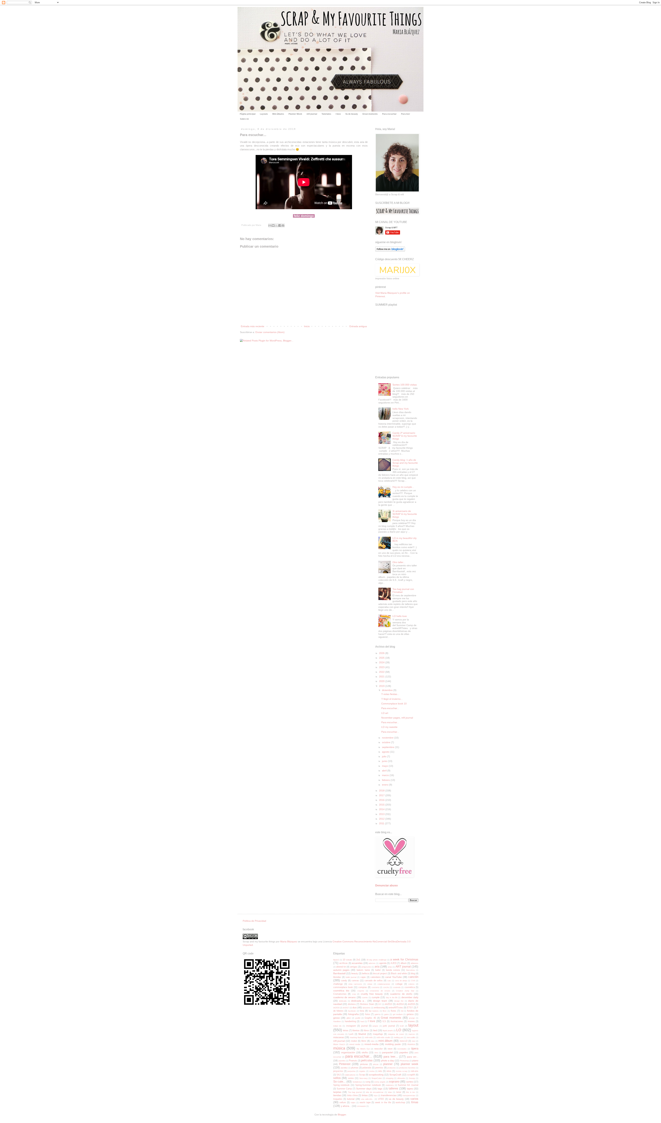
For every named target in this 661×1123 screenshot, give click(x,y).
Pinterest (344, 1064)
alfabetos (414, 963)
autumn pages (341, 970)
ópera (414, 1048)
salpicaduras (350, 1075)
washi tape (365, 1102)
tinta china (352, 1095)
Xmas (414, 1102)
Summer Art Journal (408, 1085)
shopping (389, 1078)
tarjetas (337, 1092)
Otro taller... (398, 562)
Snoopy (412, 1078)
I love (338, 114)
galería (377, 1014)
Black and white (399, 973)
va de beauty (396, 1099)
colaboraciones (383, 984)
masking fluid (355, 1037)
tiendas (337, 1095)
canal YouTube (393, 977)
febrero (386, 780)
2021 (382, 676)
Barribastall (339, 973)
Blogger (342, 1114)
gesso (336, 1017)
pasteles (341, 1061)
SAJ (339, 1075)
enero (385, 784)
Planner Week (295, 114)
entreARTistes (396, 1007)
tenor (398, 1092)
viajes (353, 1102)
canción (413, 977)
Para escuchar (389, 114)
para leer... (391, 1056)
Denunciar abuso (386, 885)
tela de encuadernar (375, 1092)
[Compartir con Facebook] (279, 225)
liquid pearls (388, 1031)
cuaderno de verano (344, 997)
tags (380, 1088)
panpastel (387, 1052)
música (339, 1048)
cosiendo (397, 987)
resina (371, 1071)
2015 (382, 804)
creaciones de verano (380, 991)
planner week (409, 1064)
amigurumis (366, 967)
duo (355, 1007)
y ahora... (346, 1106)
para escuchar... (358, 1056)
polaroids (366, 1068)
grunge (412, 1018)
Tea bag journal (355, 1092)
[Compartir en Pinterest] (283, 225)
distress (352, 1004)
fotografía (353, 1014)
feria (362, 1011)
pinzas (376, 1064)
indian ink (337, 1026)
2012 (382, 818)
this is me (410, 1092)
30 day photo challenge (376, 960)
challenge (338, 984)
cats (389, 981)
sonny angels (379, 1082)
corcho (386, 987)
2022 (382, 671)
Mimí (363, 1041)
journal (364, 1026)
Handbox (337, 1021)
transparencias (409, 1095)
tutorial (350, 1099)
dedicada (343, 1001)
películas (367, 1060)
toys (375, 1095)
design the (398, 1001)
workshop (400, 1102)
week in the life (383, 1102)
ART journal (403, 966)
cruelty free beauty (372, 993)
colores (411, 984)
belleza (365, 973)
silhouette (401, 1078)
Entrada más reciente (252, 326)
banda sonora (393, 970)
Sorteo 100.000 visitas (404, 384)
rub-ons (414, 1071)
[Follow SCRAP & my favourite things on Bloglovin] (390, 250)
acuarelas (357, 963)
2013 (382, 814)
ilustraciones (397, 1021)
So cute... (339, 1081)
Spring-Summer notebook (368, 1085)
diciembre (387, 690)
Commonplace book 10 (394, 703)
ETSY (410, 1007)
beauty (354, 973)
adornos (372, 963)
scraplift (411, 1075)
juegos (375, 1026)
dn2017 (346, 1008)
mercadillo (411, 1037)
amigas (353, 967)
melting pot (398, 1037)
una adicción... (367, 1099)
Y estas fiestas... (390, 694)
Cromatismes (340, 994)
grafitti (357, 1018)
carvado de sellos (374, 980)
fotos (367, 1014)
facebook (352, 1011)
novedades (402, 1049)
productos (391, 1068)
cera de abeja (401, 981)
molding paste (393, 1044)
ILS (384, 1021)
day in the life (391, 997)
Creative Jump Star (405, 991)
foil (402, 1011)
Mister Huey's (339, 1044)
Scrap (362, 1075)
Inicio (307, 326)
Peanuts (353, 1060)
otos (376, 1053)
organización (348, 1052)
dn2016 (336, 1008)
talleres (393, 1088)
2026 (382, 653)
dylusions (366, 1008)
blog (413, 973)
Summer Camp (344, 1089)
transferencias (389, 1095)
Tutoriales (326, 114)
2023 (382, 667)
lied (375, 1030)
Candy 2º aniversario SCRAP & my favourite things (404, 435)
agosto (386, 751)
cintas (369, 984)
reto (380, 1071)
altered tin (341, 967)
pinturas (364, 1064)
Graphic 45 (370, 1018)
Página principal (247, 114)
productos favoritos (407, 1068)
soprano (394, 1081)
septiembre (388, 747)
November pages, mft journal (397, 717)
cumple (376, 997)
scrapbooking (376, 1074)
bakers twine (363, 970)
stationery (390, 1085)
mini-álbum (385, 1040)
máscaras (338, 1037)
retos (388, 1071)
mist (413, 1041)
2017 (382, 795)
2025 (382, 657)
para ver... (412, 1056)
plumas (354, 1068)
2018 (382, 790)
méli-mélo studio (383, 1037)
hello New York (400, 408)
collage (398, 984)
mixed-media (371, 1044)
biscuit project (380, 973)
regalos (362, 1071)
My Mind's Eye (363, 1049)
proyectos (338, 1071)
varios (414, 1098)
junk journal (389, 1026)
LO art (384, 713)
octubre (386, 742)
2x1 (358, 959)
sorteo (409, 1081)
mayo (385, 766)
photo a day (387, 1060)
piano (415, 1060)
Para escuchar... (390, 708)
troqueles (337, 1099)
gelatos (410, 1014)
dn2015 (411, 1004)
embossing (379, 1007)
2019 (382, 686)
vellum (342, 1102)
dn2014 (400, 1004)
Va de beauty (351, 114)
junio (385, 761)
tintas (365, 1095)
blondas (337, 977)
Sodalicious (357, 1082)
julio (384, 756)
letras (345, 1030)
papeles (403, 1052)
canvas (355, 980)
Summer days (363, 1088)
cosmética (410, 987)
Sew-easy (363, 1078)
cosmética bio (341, 990)
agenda (382, 963)
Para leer (405, 114)
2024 (382, 662)
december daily (409, 997)
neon (390, 1049)
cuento (365, 997)
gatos (386, 1014)
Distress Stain (367, 1004)
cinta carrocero (355, 984)
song (367, 1082)
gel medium (398, 1014)
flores (393, 1011)
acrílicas (343, 963)
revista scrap (401, 1071)
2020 (382, 681)
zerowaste (361, 1106)
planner (388, 1064)
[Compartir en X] (276, 225)
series (351, 1078)
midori (354, 1041)
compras (362, 987)
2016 (382, 800)
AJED (393, 963)
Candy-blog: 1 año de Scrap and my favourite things (405, 463)
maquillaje (378, 1034)
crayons (360, 991)
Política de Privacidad (254, 920)
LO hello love (399, 616)
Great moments (370, 114)
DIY (379, 1004)
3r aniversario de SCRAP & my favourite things (404, 514)
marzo (386, 775)
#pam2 (336, 960)
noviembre (388, 737)
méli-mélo (369, 1037)
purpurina (351, 1071)
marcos (411, 1034)
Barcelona (410, 970)
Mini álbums (278, 114)
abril (384, 770)
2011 (382, 823)
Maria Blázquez (288, 941)
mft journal (312, 114)
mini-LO (403, 1041)
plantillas (344, 1068)
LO (398, 1030)
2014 (382, 809)
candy (344, 980)
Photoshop (404, 1061)
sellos (337, 1078)
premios (379, 1068)
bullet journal (351, 977)
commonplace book (343, 987)
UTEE (381, 1099)
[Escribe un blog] (273, 225)
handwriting (350, 1021)
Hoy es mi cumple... (403, 487)
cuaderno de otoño (401, 993)
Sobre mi (244, 119)
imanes (411, 1021)
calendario (375, 977)
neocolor (378, 1049)
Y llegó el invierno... (392, 699)
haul (362, 1021)
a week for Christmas (404, 959)
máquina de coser (396, 1034)
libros (366, 1030)
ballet (378, 970)
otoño (365, 1052)
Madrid (362, 1034)
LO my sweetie (389, 727)
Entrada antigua (358, 326)
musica (411, 1044)
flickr (385, 1011)
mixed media (354, 1044)
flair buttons (374, 1011)
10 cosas (347, 960)
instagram (351, 1026)
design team (380, 1000)
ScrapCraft (395, 1074)
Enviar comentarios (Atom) (270, 332)
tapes (410, 1088)
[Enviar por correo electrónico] (270, 225)
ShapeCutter (376, 1078)
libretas (356, 1030)
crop (354, 994)
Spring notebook (341, 1085)
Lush (351, 1034)
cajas (363, 977)
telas (390, 1092)
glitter (349, 1018)
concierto (375, 987)
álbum (404, 963)
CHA (413, 981)
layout (413, 1025)
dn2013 (388, 1004)
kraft (402, 1026)
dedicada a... (358, 1000)
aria (377, 966)
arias (390, 967)
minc (373, 1041)
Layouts (264, 114)
